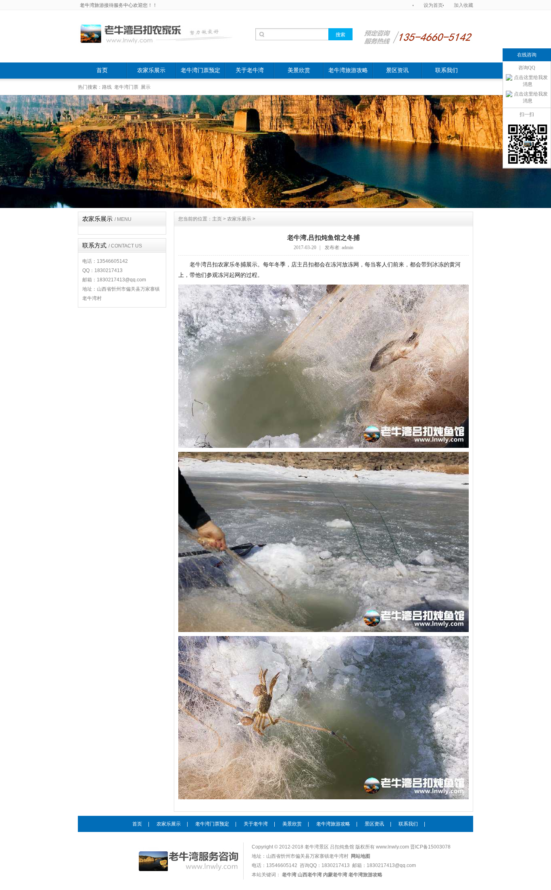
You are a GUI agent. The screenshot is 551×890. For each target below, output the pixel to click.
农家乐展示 (151, 70)
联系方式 (112, 245)
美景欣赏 (299, 70)
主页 (217, 219)
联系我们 (446, 70)
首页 (102, 70)
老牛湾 (391, 870)
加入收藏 (463, 5)
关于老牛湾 (250, 70)
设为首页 (433, 5)
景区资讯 (397, 70)
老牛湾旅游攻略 (348, 70)
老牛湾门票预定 (200, 70)
